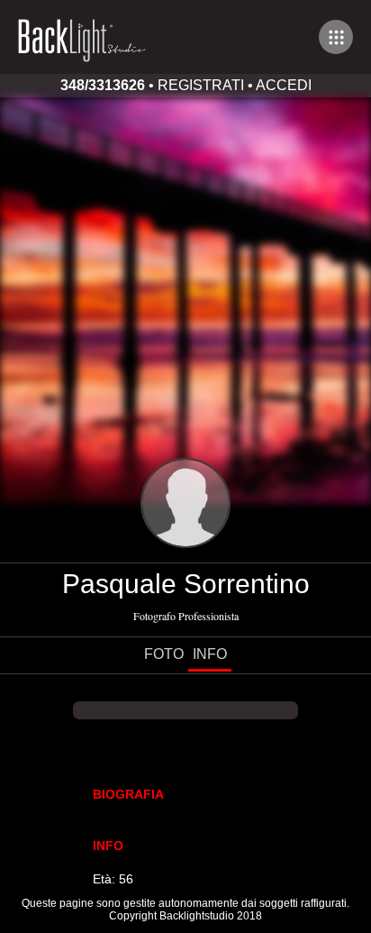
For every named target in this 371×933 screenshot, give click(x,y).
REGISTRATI (201, 85)
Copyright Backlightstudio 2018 (185, 916)
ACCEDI (284, 85)
